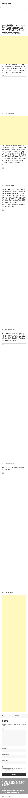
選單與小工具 (24, 3)
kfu (12, 716)
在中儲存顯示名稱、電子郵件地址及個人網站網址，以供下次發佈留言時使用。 (14, 769)
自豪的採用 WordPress (7, 796)
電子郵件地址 (5, 754)
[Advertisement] (14, 50)
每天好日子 (6, 3)
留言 (3, 729)
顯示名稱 (4, 748)
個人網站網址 (5, 760)
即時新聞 (17, 716)
